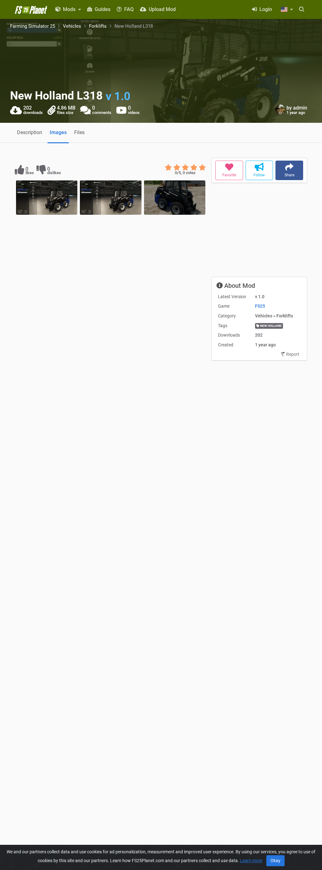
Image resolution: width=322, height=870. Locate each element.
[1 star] (168, 167)
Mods (69, 9)
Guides (101, 9)
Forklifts (98, 26)
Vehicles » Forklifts (274, 315)
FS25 (260, 306)
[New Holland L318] (46, 197)
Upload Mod (161, 9)
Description (29, 132)
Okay (275, 860)
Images (58, 132)
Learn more (251, 860)
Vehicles (72, 26)
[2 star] (177, 167)
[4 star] (194, 167)
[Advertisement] (259, 232)
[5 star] (202, 167)
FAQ (128, 9)
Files (79, 132)
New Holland (270, 325)
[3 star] (185, 167)
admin (300, 108)
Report (292, 354)
